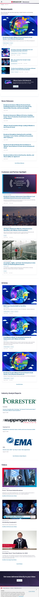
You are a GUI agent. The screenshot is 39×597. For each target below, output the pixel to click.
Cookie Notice (20, 596)
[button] (19, 477)
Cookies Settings (32, 591)
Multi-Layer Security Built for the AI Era (15, 306)
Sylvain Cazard (6, 266)
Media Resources (17, 588)
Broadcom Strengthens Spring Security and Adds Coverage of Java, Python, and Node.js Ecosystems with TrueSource (18, 136)
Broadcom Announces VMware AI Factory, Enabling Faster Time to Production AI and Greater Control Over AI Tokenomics (19, 117)
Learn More (16, 86)
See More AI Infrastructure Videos (9, 495)
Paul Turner (5, 340)
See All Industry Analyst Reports (19, 455)
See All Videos (19, 563)
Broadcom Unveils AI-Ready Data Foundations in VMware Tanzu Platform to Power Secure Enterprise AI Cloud (19, 146)
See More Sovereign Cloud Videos (9, 559)
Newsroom (25, 2)
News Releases (7, 588)
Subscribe (19, 580)
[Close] (36, 589)
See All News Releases (19, 163)
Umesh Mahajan (6, 307)
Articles (12, 588)
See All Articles (19, 384)
